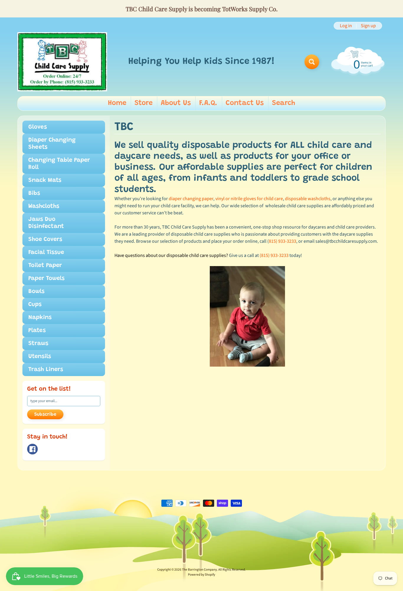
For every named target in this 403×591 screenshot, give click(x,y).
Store (144, 103)
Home (117, 103)
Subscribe (45, 414)
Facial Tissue (46, 252)
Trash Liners (45, 370)
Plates (37, 330)
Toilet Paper (45, 265)
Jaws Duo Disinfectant (46, 222)
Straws (38, 343)
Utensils (39, 357)
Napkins (40, 317)
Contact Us (245, 103)
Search (283, 103)
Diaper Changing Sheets (52, 143)
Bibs (34, 193)
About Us (176, 103)
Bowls (36, 291)
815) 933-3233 (282, 241)
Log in (346, 25)
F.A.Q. (208, 103)
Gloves (37, 127)
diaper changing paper (191, 198)
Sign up (368, 25)
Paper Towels (46, 278)
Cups (35, 304)
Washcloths (43, 206)
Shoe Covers (45, 239)
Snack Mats (44, 180)
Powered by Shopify (201, 574)
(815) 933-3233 (274, 255)
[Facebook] (32, 449)
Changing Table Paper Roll (59, 163)
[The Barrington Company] (62, 61)
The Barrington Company (199, 569)
